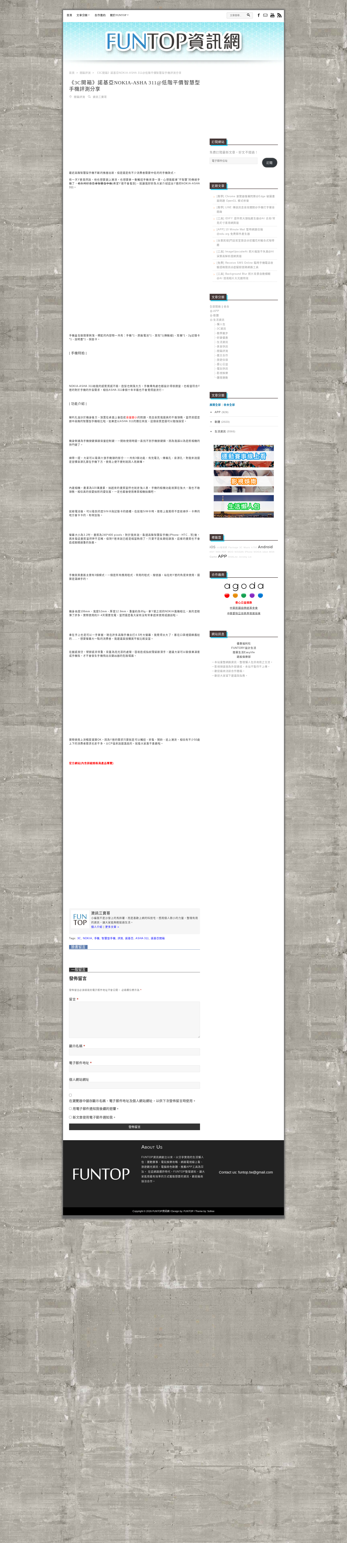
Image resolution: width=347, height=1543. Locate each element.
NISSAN (239, 552)
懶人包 (221, 324)
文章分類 (82, 15)
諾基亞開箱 (158, 938)
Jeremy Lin (245, 557)
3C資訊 (221, 328)
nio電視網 (222, 547)
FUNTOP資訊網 (173, 46)
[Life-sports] (244, 466)
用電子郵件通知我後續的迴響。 (96, 1108)
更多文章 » (112, 926)
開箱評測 (79, 96)
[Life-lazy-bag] (244, 516)
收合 (226, 306)
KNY (212, 552)
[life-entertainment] (244, 491)
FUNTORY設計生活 (243, 647)
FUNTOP (188, 1211)
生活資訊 (219, 319)
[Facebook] (258, 15)
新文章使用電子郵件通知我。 (94, 1117)
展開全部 (215, 404)
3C (79, 938)
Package (233, 547)
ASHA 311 (142, 938)
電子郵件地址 (80, 1063)
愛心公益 (222, 364)
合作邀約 (100, 15)
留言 (74, 999)
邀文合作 (222, 355)
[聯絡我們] (265, 15)
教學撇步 (222, 333)
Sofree (210, 1211)
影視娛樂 (222, 373)
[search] (248, 15)
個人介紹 (96, 926)
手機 (97, 938)
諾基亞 (129, 938)
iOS (213, 547)
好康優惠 (222, 337)
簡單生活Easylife (244, 652)
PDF (224, 552)
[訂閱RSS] (279, 15)
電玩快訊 (222, 368)
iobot (265, 552)
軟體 (216, 315)
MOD (231, 552)
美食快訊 (222, 346)
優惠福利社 (244, 643)
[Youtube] (272, 15)
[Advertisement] (134, 132)
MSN (272, 552)
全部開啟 (215, 306)
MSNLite (233, 557)
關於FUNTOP (118, 15)
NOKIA (87, 938)
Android (265, 547)
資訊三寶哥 (100, 96)
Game (213, 556)
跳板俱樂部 (244, 656)
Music (247, 547)
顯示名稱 (77, 1046)
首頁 (69, 15)
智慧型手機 (109, 938)
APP (216, 310)
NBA (218, 552)
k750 (254, 547)
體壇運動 (222, 377)
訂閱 (269, 162)
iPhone (249, 552)
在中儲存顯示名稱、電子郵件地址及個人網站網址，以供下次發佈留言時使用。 (132, 1101)
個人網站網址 (79, 1079)
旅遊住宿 (222, 359)
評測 (120, 938)
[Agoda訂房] (243, 597)
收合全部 (229, 404)
